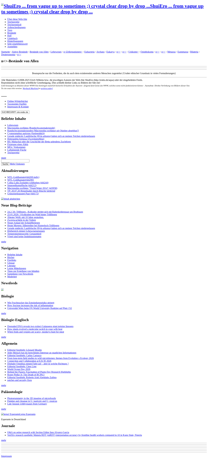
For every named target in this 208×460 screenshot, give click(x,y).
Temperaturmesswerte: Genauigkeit (24, 233)
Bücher (10, 257)
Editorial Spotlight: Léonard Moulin (24, 350)
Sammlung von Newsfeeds (20, 274)
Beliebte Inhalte (14, 254)
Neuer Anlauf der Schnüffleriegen (23, 222)
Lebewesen (56, 51)
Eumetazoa (183, 51)
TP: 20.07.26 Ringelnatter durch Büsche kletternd (31, 191)
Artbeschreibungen (16, 27)
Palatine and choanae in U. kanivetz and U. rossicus (32, 401)
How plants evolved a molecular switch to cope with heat (34, 329)
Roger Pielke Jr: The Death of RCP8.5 (25, 374)
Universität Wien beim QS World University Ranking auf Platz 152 (39, 308)
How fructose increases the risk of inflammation (30, 305)
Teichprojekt (13, 22)
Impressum (6, 456)
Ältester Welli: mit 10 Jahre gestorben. (25, 217)
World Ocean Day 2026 (18, 369)
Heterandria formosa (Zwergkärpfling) (25, 139)
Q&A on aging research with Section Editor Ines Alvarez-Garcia (38, 432)
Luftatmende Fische (16, 150)
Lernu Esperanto (27, 414)
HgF (9, 35)
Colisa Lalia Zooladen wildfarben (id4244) (27, 182)
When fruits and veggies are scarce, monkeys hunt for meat (35, 332)
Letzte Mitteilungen (16, 268)
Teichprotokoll (14, 24)
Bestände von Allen (39, 51)
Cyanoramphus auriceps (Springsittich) (26, 133)
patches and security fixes (19, 380)
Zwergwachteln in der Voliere (21, 220)
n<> (118, 51)
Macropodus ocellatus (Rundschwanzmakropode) (31, 128)
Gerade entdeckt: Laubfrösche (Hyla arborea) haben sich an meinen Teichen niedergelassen (51, 136)
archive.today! (47, 88)
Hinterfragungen (15, 41)
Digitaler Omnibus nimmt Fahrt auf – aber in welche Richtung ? (38, 363)
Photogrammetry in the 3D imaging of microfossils (31, 398)
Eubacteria (89, 51)
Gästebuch (12, 38)
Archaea (100, 51)
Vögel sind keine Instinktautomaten (24, 236)
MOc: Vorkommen (16, 147)
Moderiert (12, 276)
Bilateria (194, 51)
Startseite (5, 51)
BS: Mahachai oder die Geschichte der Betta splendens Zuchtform (39, 141)
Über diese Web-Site (17, 19)
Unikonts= (133, 51)
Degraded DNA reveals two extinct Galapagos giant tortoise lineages (40, 326)
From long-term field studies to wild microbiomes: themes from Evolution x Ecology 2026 (50, 358)
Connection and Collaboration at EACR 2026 (29, 361)
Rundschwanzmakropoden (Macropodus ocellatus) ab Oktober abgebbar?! (43, 130)
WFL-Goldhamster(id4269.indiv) (23, 177)
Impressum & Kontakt (18, 106)
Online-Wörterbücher (17, 101)
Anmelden (12, 46)
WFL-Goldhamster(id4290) (20, 180)
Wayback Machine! (31, 88)
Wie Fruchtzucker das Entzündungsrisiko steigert (30, 302)
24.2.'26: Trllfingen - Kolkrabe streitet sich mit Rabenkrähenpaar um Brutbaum (45, 211)
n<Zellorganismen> (72, 51)
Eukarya (110, 51)
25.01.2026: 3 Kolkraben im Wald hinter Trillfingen (32, 214)
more (3, 157)
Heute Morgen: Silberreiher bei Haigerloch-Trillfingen (33, 225)
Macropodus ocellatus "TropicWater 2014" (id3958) (32, 188)
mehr (3, 241)
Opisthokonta (147, 51)
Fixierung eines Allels (17, 144)
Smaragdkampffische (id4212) (21, 185)
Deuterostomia (8, 54)
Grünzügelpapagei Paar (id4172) (23, 193)
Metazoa (171, 51)
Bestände (11, 33)
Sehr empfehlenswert (17, 44)
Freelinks (11, 260)
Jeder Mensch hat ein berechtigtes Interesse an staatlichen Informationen (41, 352)
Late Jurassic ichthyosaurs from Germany (27, 404)
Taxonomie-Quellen (16, 104)
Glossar (11, 263)
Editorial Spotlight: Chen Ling (21, 366)
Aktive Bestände (20, 51)
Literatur (11, 265)
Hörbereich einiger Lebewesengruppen (26, 231)
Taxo (9, 30)
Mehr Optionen (17, 164)
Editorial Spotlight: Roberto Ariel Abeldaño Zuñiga (31, 377)
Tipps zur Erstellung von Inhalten (23, 271)
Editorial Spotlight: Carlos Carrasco (24, 355)
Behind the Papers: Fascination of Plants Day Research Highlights (39, 372)
